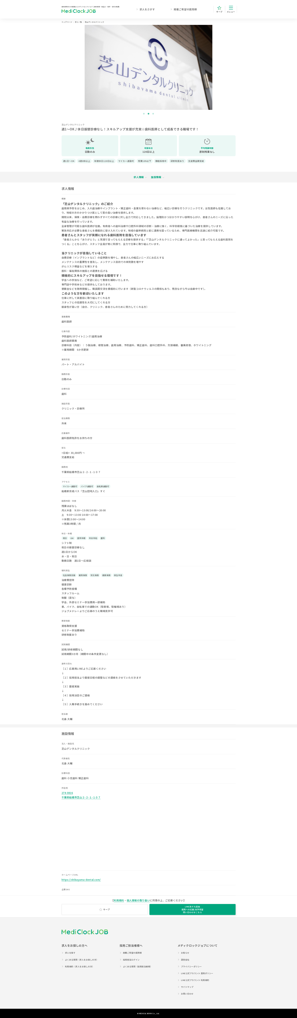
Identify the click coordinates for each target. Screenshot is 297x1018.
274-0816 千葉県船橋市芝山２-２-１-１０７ (81, 795)
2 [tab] (148, 113)
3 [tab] (153, 113)
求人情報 (138, 177)
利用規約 (119, 900)
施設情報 (156, 177)
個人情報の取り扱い (138, 900)
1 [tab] (143, 113)
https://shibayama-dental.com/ (81, 879)
